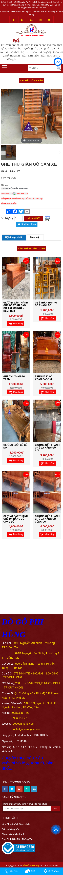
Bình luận (35, 237)
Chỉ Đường (53, 871)
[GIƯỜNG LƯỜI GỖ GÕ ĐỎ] (16, 420)
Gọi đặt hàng (28, 224)
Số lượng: (7, 218)
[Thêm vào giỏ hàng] (48, 218)
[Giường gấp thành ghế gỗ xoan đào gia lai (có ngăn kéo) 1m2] (16, 278)
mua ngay (34, 218)
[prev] (3, 153)
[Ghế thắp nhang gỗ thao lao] (47, 278)
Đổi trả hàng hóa (10, 829)
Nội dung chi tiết (14, 237)
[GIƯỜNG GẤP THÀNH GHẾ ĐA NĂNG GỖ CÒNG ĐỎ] (16, 491)
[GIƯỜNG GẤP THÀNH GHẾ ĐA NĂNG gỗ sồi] (47, 420)
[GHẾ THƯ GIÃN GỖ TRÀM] (16, 352)
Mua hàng (17, 323)
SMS (32, 871)
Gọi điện (14, 871)
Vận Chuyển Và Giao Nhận (16, 824)
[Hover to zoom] (31, 116)
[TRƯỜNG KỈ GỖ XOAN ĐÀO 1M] (47, 352)
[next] (59, 153)
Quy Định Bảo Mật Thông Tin (17, 839)
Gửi (55, 808)
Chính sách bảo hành (13, 834)
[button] (4, 67)
